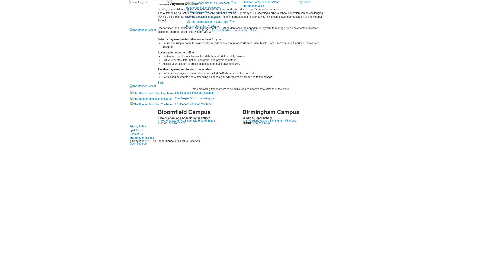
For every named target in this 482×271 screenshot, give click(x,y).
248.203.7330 (177, 123)
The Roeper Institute (142, 137)
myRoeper (305, 2)
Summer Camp (252, 2)
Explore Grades (221, 30)
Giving (253, 30)
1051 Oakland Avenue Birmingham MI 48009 (269, 120)
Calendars (267, 2)
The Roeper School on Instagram (195, 98)
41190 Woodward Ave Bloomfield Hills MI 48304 (186, 120)
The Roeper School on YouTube (192, 104)
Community (240, 30)
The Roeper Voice (253, 6)
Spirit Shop (136, 130)
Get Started (202, 30)
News (276, 2)
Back (161, 82)
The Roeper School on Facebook (194, 92)
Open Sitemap (138, 143)
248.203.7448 (261, 123)
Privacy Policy (138, 126)
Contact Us (136, 134)
